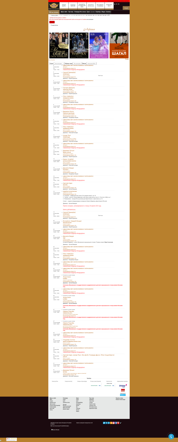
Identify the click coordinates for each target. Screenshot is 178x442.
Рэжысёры (78, 408)
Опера (64, 399)
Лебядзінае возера (68, 98)
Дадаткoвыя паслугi (93, 408)
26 (100, 15)
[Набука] (79, 45)
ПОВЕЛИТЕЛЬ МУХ (67, 313)
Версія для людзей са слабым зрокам (118, 1)
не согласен (90, 19)
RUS (117, 4)
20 (90, 15)
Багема (65, 372)
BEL (114, 4)
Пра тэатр (70, 11)
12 (76, 15)
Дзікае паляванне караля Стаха (72, 341)
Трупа (88, 11)
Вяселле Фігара (67, 222)
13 (78, 15)
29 (105, 15)
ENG (118, 4)
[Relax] (122, 394)
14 (79, 15)
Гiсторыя (91, 402)
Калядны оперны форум (120, 399)
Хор (77, 406)
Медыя (103, 11)
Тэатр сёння (91, 400)
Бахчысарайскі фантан (69, 161)
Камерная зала (53, 402)
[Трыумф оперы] (58, 45)
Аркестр (77, 405)
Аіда (64, 238)
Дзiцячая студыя (66, 409)
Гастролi (51, 400)
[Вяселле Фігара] (99, 45)
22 (93, 15)
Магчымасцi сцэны (93, 406)
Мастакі (77, 409)
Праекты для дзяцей (67, 406)
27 (102, 15)
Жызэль (65, 184)
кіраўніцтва (91, 399)
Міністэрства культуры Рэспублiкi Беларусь (60, 425)
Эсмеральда (66, 137)
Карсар (65, 356)
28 (103, 15)
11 (74, 15)
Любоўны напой (67, 89)
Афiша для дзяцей (66, 407)
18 (86, 15)
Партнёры (98, 11)
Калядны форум (53, 406)
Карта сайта (52, 408)
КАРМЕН (65, 278)
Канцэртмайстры (79, 402)
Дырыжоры (78, 403)
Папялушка (66, 74)
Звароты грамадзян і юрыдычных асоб (84, 422)
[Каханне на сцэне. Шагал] (119, 45)
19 (88, 15)
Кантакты (108, 11)
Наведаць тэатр (92, 405)
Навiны (51, 409)
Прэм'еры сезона (66, 402)
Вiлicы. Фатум (67, 152)
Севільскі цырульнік (68, 113)
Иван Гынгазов (109, 242)
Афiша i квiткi (64, 11)
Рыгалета (65, 169)
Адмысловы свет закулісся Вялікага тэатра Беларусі (78, 65)
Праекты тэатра (92, 403)
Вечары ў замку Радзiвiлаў (55, 405)
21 (91, 15)
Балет (64, 400)
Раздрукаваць (54, 25)
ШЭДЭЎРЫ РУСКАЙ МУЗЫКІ (70, 191)
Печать (127, 59)
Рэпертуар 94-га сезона (80, 11)
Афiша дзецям (52, 403)
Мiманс (77, 411)
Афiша (51, 399)
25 (98, 15)
